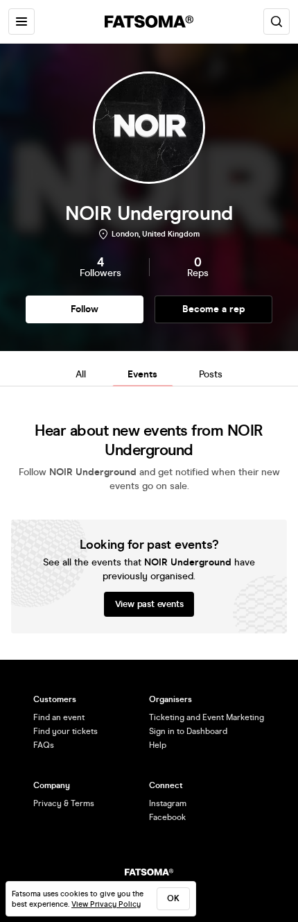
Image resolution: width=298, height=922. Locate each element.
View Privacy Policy (106, 904)
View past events (149, 604)
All (81, 374)
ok (173, 898)
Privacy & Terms (63, 803)
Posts (210, 374)
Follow (84, 309)
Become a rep (213, 309)
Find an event (59, 717)
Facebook (167, 817)
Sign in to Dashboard (188, 731)
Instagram (167, 803)
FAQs (43, 745)
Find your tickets (65, 731)
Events (142, 374)
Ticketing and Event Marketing (206, 717)
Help (157, 745)
